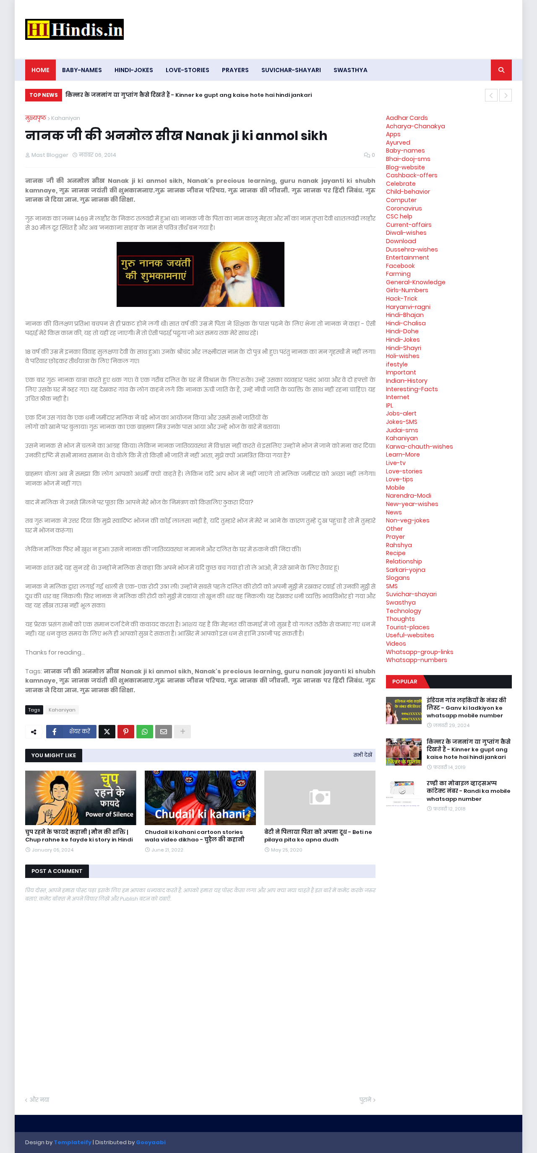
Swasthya (401, 602)
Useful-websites (410, 635)
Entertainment (407, 257)
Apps (393, 134)
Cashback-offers (412, 175)
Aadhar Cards (407, 118)
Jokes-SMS (401, 422)
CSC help (399, 216)
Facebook (400, 266)
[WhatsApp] (144, 731)
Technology (403, 611)
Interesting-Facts (412, 389)
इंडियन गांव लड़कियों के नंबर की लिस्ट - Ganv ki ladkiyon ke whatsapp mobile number (466, 708)
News (394, 512)
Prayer (395, 536)
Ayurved (398, 142)
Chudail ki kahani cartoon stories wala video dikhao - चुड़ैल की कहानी (195, 836)
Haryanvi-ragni (408, 307)
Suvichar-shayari (411, 594)
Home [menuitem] (40, 70)
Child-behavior (408, 191)
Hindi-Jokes (403, 339)
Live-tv (396, 463)
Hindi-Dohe (402, 331)
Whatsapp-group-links (420, 652)
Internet (397, 397)
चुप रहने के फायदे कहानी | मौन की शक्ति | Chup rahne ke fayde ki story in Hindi (79, 836)
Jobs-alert (401, 413)
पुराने (365, 1100)
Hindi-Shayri (403, 348)
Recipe (396, 553)
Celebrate (401, 183)
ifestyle (397, 364)
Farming (398, 274)
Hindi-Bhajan (405, 315)
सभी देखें (363, 754)
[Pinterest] (125, 731)
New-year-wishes (412, 504)
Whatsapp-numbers (416, 660)
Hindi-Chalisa (406, 323)
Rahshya (399, 545)
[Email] (163, 731)
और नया (39, 1100)
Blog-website (405, 167)
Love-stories (404, 471)
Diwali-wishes (406, 233)
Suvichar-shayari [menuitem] (291, 70)
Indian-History (407, 381)
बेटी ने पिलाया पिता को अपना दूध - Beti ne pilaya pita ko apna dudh (318, 836)
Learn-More (403, 454)
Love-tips (399, 479)
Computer (401, 200)
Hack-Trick (401, 298)
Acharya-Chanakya (415, 126)
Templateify (72, 1142)
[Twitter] (107, 731)
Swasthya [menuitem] (351, 70)
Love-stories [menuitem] (187, 70)
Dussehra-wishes (412, 249)
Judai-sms (402, 430)
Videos (396, 643)
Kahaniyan (65, 118)
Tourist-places (408, 627)
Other (394, 529)
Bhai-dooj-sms (408, 159)
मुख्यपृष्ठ (35, 118)
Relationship (404, 561)
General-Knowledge (416, 282)
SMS (392, 586)
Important (401, 372)
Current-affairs (409, 225)
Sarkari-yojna (405, 570)
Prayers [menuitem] (235, 70)
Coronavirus (404, 208)
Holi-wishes (403, 356)
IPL (389, 405)
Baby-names (405, 150)
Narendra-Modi (408, 495)
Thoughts (400, 619)
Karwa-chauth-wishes (419, 446)
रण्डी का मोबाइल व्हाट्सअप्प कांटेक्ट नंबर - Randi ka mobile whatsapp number (469, 791)
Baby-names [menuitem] (82, 70)
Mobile (395, 487)
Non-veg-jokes (408, 520)
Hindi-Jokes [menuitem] (134, 70)
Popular (404, 682)
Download (401, 241)
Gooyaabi (151, 1142)
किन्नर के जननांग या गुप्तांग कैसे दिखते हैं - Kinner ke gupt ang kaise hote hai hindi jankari (188, 95)
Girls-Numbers (407, 290)
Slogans (398, 578)
